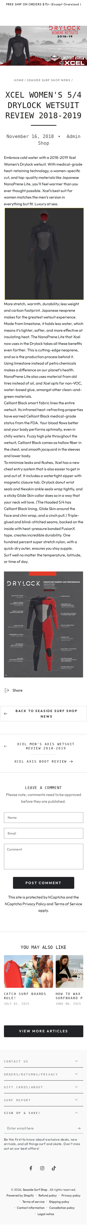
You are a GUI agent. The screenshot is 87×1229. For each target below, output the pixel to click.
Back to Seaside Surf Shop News (47, 714)
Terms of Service (68, 903)
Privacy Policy (34, 903)
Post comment (43, 883)
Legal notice (46, 1214)
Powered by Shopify (20, 1195)
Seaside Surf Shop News (48, 80)
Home (19, 80)
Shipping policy (59, 1201)
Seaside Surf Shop (35, 1189)
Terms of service (33, 1201)
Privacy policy (71, 1195)
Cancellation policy (62, 1208)
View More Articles (43, 1031)
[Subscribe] (80, 1128)
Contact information (31, 1208)
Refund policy (48, 1195)
